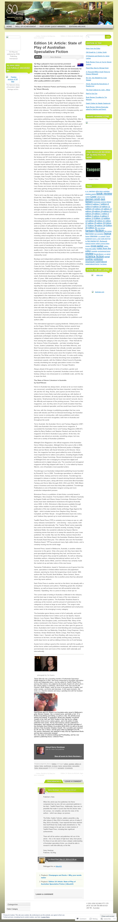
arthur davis (99, 191)
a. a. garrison (90, 191)
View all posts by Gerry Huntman (68, 756)
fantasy (36, 766)
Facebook (100, 23)
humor (87, 236)
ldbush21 (59, 866)
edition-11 (106, 207)
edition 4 (97, 216)
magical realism (90, 243)
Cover (93, 196)
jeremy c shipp (96, 238)
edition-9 (89, 207)
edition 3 (89, 216)
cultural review (101, 196)
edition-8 (105, 204)
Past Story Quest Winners (53, 27)
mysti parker (97, 246)
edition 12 (89, 218)
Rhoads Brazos (98, 254)
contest (87, 197)
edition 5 (105, 216)
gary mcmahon (99, 234)
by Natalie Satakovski (98, 103)
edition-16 (99, 209)
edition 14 (78, 764)
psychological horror (104, 251)
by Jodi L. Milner (98, 90)
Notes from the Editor (93, 48)
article (66, 764)
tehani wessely (43, 768)
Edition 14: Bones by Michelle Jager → (72, 36)
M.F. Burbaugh (101, 241)
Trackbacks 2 (54, 781)
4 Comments (69, 768)
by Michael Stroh (97, 68)
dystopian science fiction (102, 202)
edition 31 (92, 228)
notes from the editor (98, 249)
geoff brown (47, 766)
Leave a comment (73, 781)
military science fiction (102, 243)
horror (60, 766)
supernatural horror (92, 264)
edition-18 (89, 211)
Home (9, 27)
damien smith (92, 199)
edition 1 (98, 214)
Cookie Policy (45, 917)
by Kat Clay (91, 93)
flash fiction (89, 234)
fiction (41, 766)
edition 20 (92, 221)
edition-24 (89, 214)
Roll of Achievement (25, 27)
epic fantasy (101, 228)
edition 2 (105, 214)
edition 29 (101, 226)
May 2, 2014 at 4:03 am (68, 790)
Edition (54, 764)
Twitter (108, 23)
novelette (94, 251)
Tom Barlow (103, 264)
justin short (104, 239)
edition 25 (92, 223)
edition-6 (89, 204)
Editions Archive (77, 27)
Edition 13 (98, 218)
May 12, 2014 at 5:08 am (68, 859)
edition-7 (96, 204)
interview (93, 236)
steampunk (90, 262)
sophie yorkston (94, 259)
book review (104, 193)
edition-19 (98, 211)
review (89, 253)
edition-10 (97, 207)
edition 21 (101, 221)
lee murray (91, 241)
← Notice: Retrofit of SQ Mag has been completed (44, 37)
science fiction (67, 766)
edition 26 (101, 223)
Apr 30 (37, 57)
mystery (87, 246)
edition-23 (107, 211)
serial (107, 256)
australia (71, 764)
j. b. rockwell (102, 236)
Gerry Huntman (55, 57)
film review (108, 231)
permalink (61, 768)
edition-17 (108, 209)
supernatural (101, 262)
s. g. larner (107, 254)
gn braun (55, 766)
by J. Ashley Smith (96, 52)
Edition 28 (92, 226)
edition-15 (89, 209)
